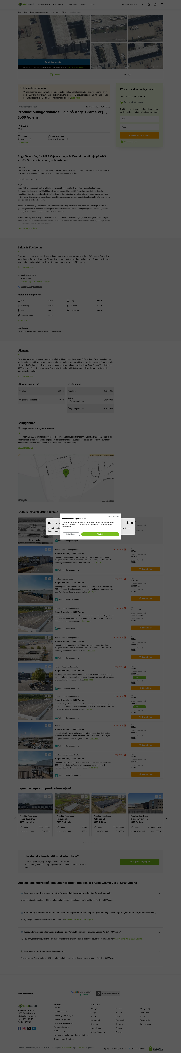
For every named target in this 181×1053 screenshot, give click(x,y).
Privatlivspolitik (113, 517)
